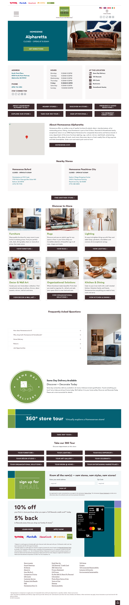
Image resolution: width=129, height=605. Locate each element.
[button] (16, 14)
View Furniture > (24, 249)
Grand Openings (29, 565)
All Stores (27, 568)
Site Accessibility (57, 586)
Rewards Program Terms (65, 547)
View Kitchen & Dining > (100, 297)
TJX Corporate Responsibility (89, 568)
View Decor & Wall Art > (24, 297)
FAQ (25, 583)
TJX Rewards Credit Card (60, 565)
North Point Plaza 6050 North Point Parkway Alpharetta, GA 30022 (20, 75)
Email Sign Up (56, 563)
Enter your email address (58, 479)
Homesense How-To (30, 586)
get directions (36, 49)
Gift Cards (27, 577)
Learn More (27, 529)
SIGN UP (62, 488)
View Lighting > (100, 249)
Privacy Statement (104, 493)
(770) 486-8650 (74, 184)
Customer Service (30, 579)
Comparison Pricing (30, 574)
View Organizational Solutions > (62, 296)
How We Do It (28, 572)
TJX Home (83, 563)
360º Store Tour (57, 568)
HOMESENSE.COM (62, 145)
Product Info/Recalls (30, 581)
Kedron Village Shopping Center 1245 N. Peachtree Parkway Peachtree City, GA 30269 (79, 179)
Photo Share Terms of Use (60, 579)
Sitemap (54, 583)
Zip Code (100, 479)
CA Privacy (55, 572)
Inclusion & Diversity (86, 570)
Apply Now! (59, 529)
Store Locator (28, 563)
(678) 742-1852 (17, 87)
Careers (82, 565)
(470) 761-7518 (17, 184)
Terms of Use (88, 493)
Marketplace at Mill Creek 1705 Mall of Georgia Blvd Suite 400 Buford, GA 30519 (24, 179)
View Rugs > (62, 249)
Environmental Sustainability (89, 572)
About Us (27, 570)
